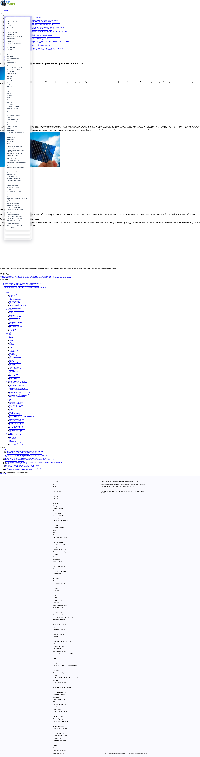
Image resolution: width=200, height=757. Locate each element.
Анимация (9, 309)
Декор (11, 349)
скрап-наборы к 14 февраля (16, 423)
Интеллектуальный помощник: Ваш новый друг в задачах (21, 456)
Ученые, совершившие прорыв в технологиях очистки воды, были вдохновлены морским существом (27, 276)
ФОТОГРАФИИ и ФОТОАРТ (17, 436)
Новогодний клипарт (15, 357)
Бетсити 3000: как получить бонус (14, 461)
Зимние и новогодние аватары (17, 305)
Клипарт (8, 333)
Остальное (9, 433)
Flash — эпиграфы (14, 294)
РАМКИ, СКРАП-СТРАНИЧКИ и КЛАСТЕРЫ (65, 677)
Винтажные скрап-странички (17, 384)
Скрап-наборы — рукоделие (16, 427)
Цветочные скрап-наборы (16, 430)
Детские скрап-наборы (15, 406)
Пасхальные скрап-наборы (16, 419)
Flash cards (12, 295)
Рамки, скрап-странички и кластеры (16, 381)
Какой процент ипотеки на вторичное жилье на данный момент (22, 465)
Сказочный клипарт (14, 367)
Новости (5, 10)
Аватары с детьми (14, 301)
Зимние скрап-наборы (15, 408)
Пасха (11, 358)
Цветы (11, 327)
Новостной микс (57, 639)
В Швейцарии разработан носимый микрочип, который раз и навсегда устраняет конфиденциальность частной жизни (35, 31)
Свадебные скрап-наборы (16, 424)
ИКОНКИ (12, 440)
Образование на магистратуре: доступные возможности (20, 466)
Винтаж (11, 344)
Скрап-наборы (10, 399)
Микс (4, 9)
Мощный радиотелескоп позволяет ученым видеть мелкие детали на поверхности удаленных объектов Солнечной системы (37, 41)
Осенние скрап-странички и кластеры (19, 392)
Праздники (12, 320)
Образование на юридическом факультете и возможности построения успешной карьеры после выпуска (34, 462)
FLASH (55, 489)
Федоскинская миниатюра (16, 326)
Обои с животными (14, 377)
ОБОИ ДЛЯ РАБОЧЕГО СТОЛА (62, 641)
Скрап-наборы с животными (17, 429)
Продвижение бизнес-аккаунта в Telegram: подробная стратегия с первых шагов (24, 287)
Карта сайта (3, 473)
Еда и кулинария (13, 374)
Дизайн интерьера (11, 329)
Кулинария (12, 354)
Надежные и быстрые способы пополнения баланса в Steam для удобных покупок (27, 458)
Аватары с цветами (14, 302)
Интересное (6, 7)
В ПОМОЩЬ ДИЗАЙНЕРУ (16, 443)
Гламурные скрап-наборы (16, 403)
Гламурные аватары (14, 304)
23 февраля (12, 334)
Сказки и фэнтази (14, 325)
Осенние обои (13, 378)
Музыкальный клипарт (15, 356)
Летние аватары (13, 306)
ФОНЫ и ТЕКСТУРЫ (15, 434)
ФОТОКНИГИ (13, 437)
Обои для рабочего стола (13, 371)
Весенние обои (13, 372)
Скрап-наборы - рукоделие (60, 719)
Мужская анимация (14, 318)
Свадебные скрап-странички (17, 396)
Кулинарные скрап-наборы (16, 410)
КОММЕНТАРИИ (58, 600)
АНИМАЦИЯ (57, 513)
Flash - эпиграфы (57, 491)
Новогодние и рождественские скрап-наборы (21, 416)
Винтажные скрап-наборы (16, 402)
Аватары (8, 298)
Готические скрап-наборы (16, 405)
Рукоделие (12, 364)
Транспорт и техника (15, 368)
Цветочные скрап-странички (17, 398)
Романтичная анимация (15, 322)
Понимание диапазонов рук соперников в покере (18, 469)
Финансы (11, 370)
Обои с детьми (13, 375)
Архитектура (12, 342)
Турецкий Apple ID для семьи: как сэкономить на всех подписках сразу (22, 283)
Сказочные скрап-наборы (16, 426)
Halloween (12, 339)
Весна (11, 312)
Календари (12, 409)
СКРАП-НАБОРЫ (58, 716)
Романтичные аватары (15, 308)
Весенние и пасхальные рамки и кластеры (20, 382)
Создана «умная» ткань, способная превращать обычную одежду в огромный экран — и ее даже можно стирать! (34, 27)
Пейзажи (11, 319)
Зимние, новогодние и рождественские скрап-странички (24, 386)
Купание (11, 412)
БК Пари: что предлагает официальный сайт (18, 463)
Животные (12, 315)
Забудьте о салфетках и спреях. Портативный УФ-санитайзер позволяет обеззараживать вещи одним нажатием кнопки (35, 48)
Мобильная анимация (15, 316)
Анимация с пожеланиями (16, 311)
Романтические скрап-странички (18, 395)
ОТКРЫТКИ (12, 438)
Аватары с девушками (15, 299)
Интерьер (11, 353)
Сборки (11, 323)
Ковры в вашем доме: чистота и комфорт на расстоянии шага (19, 281)
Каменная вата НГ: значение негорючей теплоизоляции (18, 284)
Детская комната (13, 330)
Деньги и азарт (13, 313)
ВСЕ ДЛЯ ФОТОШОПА (16, 444)
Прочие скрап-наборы (15, 420)
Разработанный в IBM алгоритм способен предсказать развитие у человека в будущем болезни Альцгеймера (33, 44)
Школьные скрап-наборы (16, 431)
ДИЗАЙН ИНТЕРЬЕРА (59, 571)
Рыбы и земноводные (15, 365)
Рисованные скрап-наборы (16, 422)
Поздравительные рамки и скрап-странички (21, 394)
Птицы (11, 360)
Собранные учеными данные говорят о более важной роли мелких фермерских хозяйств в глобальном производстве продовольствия (35, 277)
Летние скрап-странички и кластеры (19, 389)
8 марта (11, 337)
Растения (11, 361)
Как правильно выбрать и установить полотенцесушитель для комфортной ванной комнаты (30, 459)
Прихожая (12, 332)
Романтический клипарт (15, 363)
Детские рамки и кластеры (16, 385)
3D (10, 336)
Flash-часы (12, 297)
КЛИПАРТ (56, 598)
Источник (2, 270)
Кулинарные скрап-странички (17, 388)
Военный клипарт (14, 346)
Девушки (11, 347)
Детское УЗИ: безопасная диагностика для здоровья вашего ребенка (21, 286)
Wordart (11, 340)
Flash (7, 292)
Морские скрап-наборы (15, 415)
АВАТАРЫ (56, 503)
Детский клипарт (14, 350)
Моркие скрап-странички (16, 391)
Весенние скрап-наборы (15, 401)
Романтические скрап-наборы (61, 685)
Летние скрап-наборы (15, 413)
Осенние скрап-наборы (15, 417)
